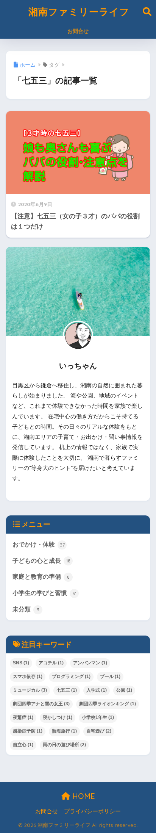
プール (110, 676)
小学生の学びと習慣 (44, 593)
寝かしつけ (57, 717)
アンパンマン (90, 662)
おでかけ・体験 (38, 544)
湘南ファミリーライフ (78, 11)
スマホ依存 (27, 676)
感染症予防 (27, 731)
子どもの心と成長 (41, 560)
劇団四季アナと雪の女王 (41, 703)
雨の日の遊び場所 (64, 744)
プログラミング (71, 676)
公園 (124, 690)
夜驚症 (23, 717)
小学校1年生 (98, 717)
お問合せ (78, 31)
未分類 (25, 609)
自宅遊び (98, 731)
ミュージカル (30, 690)
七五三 (66, 690)
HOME (82, 796)
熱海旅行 (64, 731)
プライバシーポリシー (92, 811)
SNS (21, 662)
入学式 (96, 690)
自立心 (23, 744)
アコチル (51, 662)
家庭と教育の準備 (41, 576)
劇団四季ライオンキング (107, 703)
